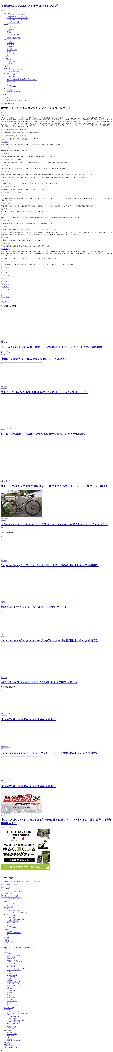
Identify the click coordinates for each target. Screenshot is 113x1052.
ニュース (6, 971)
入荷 (8, 31)
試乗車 (9, 32)
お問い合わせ (8, 941)
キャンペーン (8, 953)
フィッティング (8, 907)
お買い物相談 (11, 1035)
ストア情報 (10, 29)
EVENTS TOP (5, 303)
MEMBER (7, 68)
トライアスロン (12, 87)
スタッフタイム (12, 61)
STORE (6, 88)
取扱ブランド (11, 85)
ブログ (6, 934)
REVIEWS (7, 56)
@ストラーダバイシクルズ (15, 891)
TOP (5, 97)
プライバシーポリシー (10, 942)
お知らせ (6, 901)
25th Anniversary (11, 27)
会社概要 (6, 937)
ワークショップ (12, 50)
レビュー (10, 905)
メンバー (6, 1009)
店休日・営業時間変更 (14, 38)
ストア (6, 1037)
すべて (9, 26)
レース (9, 55)
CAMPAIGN (7, 13)
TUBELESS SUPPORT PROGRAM (17, 19)
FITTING (6, 66)
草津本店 (10, 90)
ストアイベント (12, 46)
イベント (6, 987)
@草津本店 (10, 893)
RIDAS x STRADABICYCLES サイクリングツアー (22, 80)
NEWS (6, 24)
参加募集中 (10, 43)
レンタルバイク (12, 1032)
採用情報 (6, 939)
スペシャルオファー (13, 34)
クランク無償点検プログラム (15, 919)
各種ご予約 (7, 1030)
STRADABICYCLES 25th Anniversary (18, 16)
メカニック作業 (12, 1034)
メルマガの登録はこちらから (9, 884)
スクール (10, 48)
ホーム (6, 952)
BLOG (6, 58)
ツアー (9, 51)
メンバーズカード (12, 74)
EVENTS (6, 39)
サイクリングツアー (13, 921)
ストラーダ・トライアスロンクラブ (17, 71)
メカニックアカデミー (14, 23)
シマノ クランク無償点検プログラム (18, 78)
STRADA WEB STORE (14, 91)
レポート (10, 65)
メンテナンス (11, 76)
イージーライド (12, 53)
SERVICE (7, 73)
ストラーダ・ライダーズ (14, 69)
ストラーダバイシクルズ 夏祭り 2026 (18, 14)
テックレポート (12, 63)
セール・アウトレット (14, 36)
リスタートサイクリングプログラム (17, 18)
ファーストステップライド (15, 21)
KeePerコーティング (13, 81)
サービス (6, 1015)
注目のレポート (12, 44)
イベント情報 (11, 903)
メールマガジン (12, 83)
